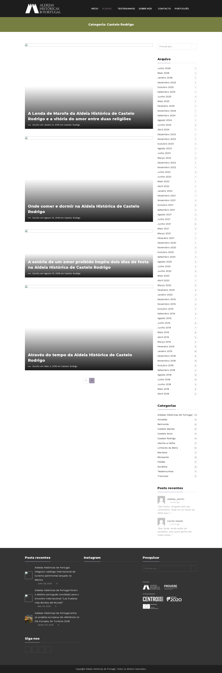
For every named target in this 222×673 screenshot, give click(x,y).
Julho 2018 (164, 379)
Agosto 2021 (164, 214)
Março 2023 (164, 157)
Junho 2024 (164, 124)
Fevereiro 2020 (166, 289)
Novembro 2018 (167, 360)
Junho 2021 (164, 223)
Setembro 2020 (166, 256)
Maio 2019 (163, 332)
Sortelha (162, 466)
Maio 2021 (163, 228)
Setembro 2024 (166, 115)
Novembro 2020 (167, 247)
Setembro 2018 (166, 370)
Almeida (162, 419)
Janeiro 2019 (165, 351)
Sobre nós (145, 8)
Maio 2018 (163, 389)
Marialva (162, 452)
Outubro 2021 (165, 205)
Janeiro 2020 (165, 294)
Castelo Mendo (166, 428)
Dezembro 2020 (167, 242)
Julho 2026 (164, 68)
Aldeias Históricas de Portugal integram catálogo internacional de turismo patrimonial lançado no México (55, 573)
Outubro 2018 (165, 365)
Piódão (161, 461)
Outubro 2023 (166, 143)
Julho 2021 (164, 219)
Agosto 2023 (165, 148)
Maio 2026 (163, 73)
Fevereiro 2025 (166, 105)
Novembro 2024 (167, 110)
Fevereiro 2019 (166, 346)
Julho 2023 (164, 153)
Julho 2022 (164, 172)
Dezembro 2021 (167, 195)
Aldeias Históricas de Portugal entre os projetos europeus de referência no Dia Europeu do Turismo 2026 (57, 617)
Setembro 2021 (166, 209)
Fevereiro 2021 (166, 238)
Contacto (164, 8)
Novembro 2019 (167, 304)
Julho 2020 (164, 266)
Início (94, 8)
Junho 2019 (164, 327)
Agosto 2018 (164, 374)
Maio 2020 (163, 275)
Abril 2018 (163, 393)
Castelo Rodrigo (72, 125)
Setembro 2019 (166, 313)
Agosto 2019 (164, 318)
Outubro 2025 (166, 87)
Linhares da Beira (168, 447)
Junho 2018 (164, 384)
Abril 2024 (163, 129)
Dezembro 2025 (167, 82)
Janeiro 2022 (165, 190)
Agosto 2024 (165, 120)
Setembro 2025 (166, 91)
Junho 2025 (164, 96)
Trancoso (163, 476)
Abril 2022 (163, 186)
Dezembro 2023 (167, 134)
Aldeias (107, 8)
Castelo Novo (165, 433)
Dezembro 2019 (167, 299)
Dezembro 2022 (167, 162)
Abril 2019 (163, 337)
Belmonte (163, 424)
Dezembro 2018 (167, 355)
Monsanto (163, 457)
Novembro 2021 (167, 200)
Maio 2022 (163, 181)
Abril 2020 (163, 280)
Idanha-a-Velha (166, 443)
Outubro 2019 (165, 308)
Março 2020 (164, 285)
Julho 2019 (164, 322)
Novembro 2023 (167, 139)
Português (182, 8)
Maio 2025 (163, 101)
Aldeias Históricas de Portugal (175, 414)
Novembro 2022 (167, 167)
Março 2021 (164, 233)
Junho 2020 (164, 271)
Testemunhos (126, 8)
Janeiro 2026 (165, 77)
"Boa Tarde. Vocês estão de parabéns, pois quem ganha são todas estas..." (175, 531)
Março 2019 (164, 341)
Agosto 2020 (165, 261)
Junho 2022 (164, 176)
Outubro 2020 (166, 252)
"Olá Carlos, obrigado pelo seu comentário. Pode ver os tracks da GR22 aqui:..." (176, 509)
